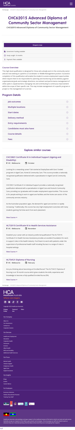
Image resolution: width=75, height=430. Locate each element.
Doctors (6, 346)
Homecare (6, 343)
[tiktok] (13, 302)
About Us (6, 321)
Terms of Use (14, 310)
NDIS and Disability (9, 350)
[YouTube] (21, 302)
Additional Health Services (11, 353)
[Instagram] (9, 302)
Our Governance (8, 323)
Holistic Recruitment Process (11, 394)
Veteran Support (8, 363)
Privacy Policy (6, 310)
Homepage (5, 9)
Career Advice (7, 384)
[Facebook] (17, 302)
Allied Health (7, 348)
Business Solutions (9, 392)
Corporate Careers (8, 328)
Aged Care (6, 368)
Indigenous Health (8, 366)
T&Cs (22, 309)
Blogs (5, 379)
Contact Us (7, 325)
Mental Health (7, 361)
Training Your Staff (8, 397)
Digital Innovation (8, 370)
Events (5, 381)
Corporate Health (8, 341)
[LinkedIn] (5, 302)
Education (6, 339)
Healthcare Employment (10, 336)
